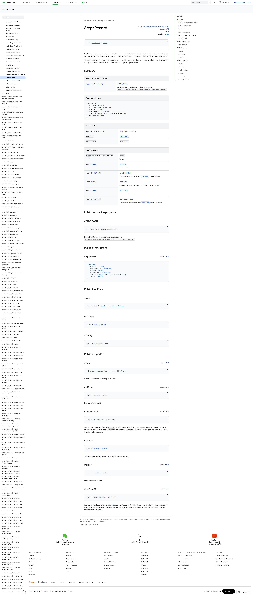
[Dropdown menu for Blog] (90, 2)
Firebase (72, 582)
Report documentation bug (224, 559)
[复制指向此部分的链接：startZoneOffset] (101, 489)
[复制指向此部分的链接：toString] (94, 335)
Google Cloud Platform (86, 582)
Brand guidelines (47, 591)
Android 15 (144, 562)
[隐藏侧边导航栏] (24, 592)
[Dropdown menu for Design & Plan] (47, 2)
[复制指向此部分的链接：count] (92, 363)
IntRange (99, 113)
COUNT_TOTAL (122, 84)
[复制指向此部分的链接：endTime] (94, 387)
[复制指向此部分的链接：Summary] (97, 71)
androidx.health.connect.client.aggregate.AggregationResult (142, 89)
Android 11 (144, 574)
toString (123, 141)
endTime (123, 164)
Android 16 (144, 559)
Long (101, 84)
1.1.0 (167, 32)
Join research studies (222, 565)
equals (122, 131)
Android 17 (144, 555)
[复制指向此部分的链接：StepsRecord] (98, 257)
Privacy (68, 568)
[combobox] (201, 2)
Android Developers (90, 21)
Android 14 (144, 565)
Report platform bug (222, 555)
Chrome (62, 582)
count (122, 156)
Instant (101, 105)
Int (92, 136)
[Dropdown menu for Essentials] (30, 2)
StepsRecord (96, 43)
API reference (8, 10)
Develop (55, 2)
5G (67, 571)
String (93, 141)
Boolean (101, 131)
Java (167, 34)
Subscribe (229, 591)
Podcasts (32, 574)
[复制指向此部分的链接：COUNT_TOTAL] (100, 221)
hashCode (123, 136)
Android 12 (144, 571)
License (37, 591)
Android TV (107, 568)
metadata (123, 182)
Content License (135, 519)
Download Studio (183, 565)
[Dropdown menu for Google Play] (77, 2)
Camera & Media (71, 565)
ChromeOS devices (110, 562)
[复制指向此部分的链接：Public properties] (106, 354)
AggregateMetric (92, 84)
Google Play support (222, 562)
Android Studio (239, 2)
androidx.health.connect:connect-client (156, 26)
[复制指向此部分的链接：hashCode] (96, 317)
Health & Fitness (71, 562)
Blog (85, 2)
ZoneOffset (107, 107)
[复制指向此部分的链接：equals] (92, 298)
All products (101, 582)
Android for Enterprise (36, 559)
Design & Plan (40, 2)
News (30, 568)
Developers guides (184, 559)
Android (31, 555)
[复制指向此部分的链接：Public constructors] (109, 248)
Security (31, 562)
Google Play (70, 2)
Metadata (100, 115)
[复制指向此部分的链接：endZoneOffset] (100, 412)
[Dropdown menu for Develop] (61, 2)
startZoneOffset (126, 199)
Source (31, 565)
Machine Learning (72, 559)
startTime (124, 190)
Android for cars (109, 565)
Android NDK (182, 568)
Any (133, 131)
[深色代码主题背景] (167, 41)
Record (105, 43)
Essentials (24, 2)
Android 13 (144, 568)
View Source (163, 29)
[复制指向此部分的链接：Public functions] (105, 289)
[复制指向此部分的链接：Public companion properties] (120, 212)
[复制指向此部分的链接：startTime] (95, 465)
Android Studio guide (185, 555)
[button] (13, 93)
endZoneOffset (125, 173)
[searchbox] (13, 17)
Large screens (108, 555)
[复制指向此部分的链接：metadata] (95, 441)
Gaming (69, 555)
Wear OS (106, 559)
